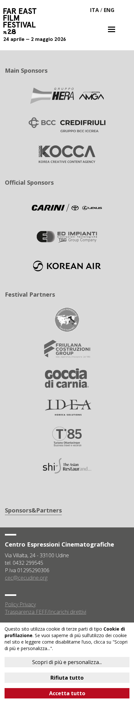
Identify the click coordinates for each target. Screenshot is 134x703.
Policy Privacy (20, 604)
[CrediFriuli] (67, 124)
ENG (109, 10)
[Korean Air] (67, 265)
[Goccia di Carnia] (67, 377)
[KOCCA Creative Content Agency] (67, 153)
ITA (94, 10)
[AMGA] (67, 95)
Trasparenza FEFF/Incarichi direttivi (45, 611)
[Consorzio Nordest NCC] (67, 319)
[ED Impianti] (67, 236)
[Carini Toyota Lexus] (67, 207)
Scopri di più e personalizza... (67, 662)
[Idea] (67, 406)
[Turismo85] (67, 435)
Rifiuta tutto (67, 677)
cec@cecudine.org (26, 577)
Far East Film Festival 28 (22, 21)
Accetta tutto (67, 693)
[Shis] (67, 465)
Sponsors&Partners (33, 510)
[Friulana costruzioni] (67, 348)
